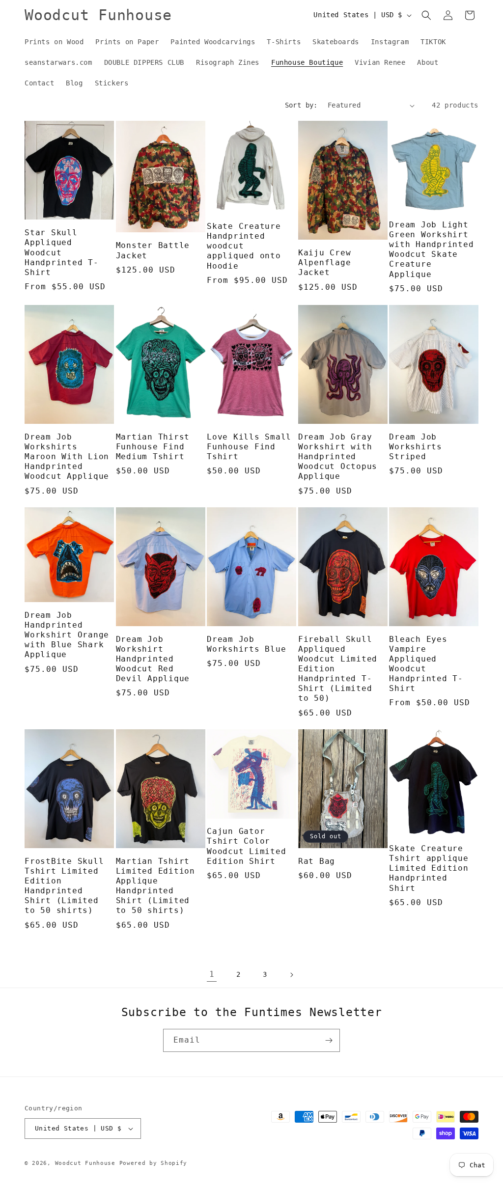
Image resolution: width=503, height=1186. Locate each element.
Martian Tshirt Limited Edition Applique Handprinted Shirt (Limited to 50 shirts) (155, 885)
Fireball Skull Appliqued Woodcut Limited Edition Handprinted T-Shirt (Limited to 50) (337, 668)
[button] (426, 15)
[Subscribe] (328, 1040)
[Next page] (291, 975)
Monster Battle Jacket (153, 250)
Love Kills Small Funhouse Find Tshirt (249, 446)
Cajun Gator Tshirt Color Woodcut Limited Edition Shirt (246, 846)
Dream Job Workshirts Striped (415, 446)
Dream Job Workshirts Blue (246, 644)
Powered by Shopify (153, 1163)
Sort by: (301, 105)
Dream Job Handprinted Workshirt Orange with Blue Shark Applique (67, 635)
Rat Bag (316, 861)
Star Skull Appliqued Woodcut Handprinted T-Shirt (62, 252)
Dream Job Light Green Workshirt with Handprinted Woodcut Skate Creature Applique (431, 249)
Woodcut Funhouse (85, 1163)
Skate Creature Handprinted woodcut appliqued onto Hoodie (244, 246)
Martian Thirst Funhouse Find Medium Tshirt (153, 446)
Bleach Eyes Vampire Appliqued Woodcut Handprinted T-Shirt (426, 663)
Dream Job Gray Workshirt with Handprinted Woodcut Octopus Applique (337, 456)
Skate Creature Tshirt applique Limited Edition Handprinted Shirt (428, 868)
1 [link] (212, 974)
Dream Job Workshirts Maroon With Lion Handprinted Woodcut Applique (67, 456)
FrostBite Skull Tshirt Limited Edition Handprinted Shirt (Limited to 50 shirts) (64, 885)
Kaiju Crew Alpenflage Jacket (324, 262)
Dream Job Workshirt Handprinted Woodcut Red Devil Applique (153, 659)
